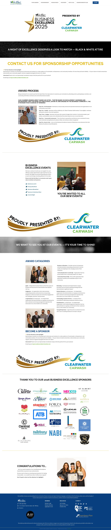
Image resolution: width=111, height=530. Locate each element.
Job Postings (62, 503)
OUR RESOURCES (54, 2)
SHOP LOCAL (71, 2)
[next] (91, 471)
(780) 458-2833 (22, 503)
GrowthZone (69, 528)
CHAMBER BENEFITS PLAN (82, 2)
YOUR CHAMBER (35, 2)
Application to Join (49, 506)
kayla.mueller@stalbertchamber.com (19, 77)
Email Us (21, 508)
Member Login (48, 503)
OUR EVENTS (63, 2)
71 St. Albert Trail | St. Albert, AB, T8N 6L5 (28, 505)
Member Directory (49, 505)
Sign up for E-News (64, 505)
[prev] (52, 471)
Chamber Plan (63, 506)
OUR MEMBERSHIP (45, 2)
